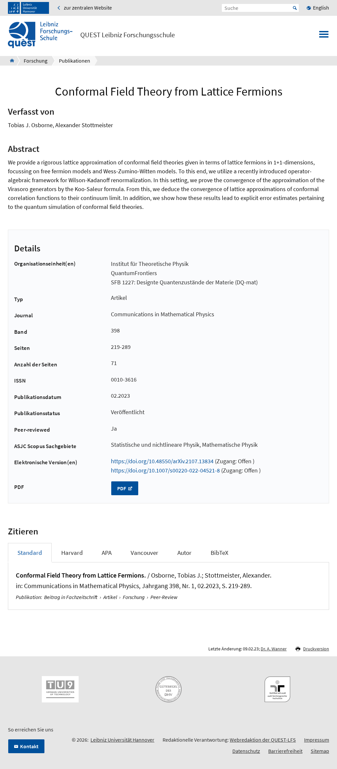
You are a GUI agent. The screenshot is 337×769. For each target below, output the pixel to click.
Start (295, 8)
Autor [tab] (184, 552)
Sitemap (320, 751)
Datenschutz (246, 751)
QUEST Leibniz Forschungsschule (127, 35)
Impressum (316, 739)
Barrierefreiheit (285, 751)
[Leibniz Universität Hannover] (28, 8)
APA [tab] (107, 552)
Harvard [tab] (72, 552)
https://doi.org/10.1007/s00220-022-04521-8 (165, 470)
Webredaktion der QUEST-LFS (263, 739)
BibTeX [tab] (219, 552)
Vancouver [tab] (144, 552)
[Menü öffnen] (324, 36)
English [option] (321, 7)
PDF (122, 488)
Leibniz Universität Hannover (122, 739)
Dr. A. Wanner (274, 649)
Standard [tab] (29, 552)
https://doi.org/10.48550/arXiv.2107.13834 (162, 461)
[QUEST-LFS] (10, 60)
